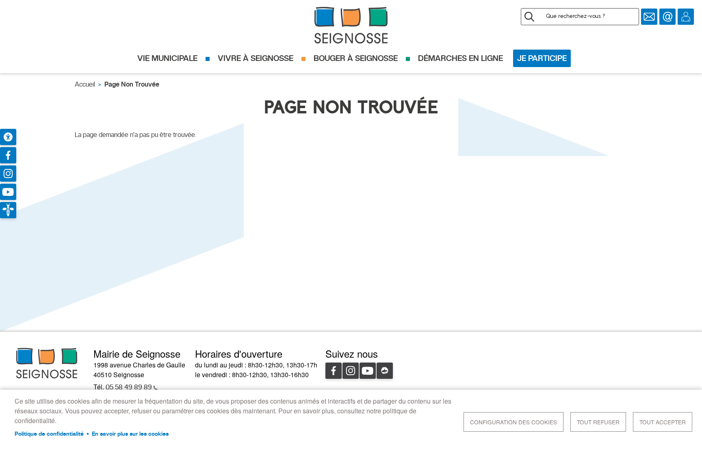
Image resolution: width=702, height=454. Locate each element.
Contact (667, 17)
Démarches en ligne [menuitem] (460, 58)
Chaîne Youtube (8, 192)
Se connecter (686, 17)
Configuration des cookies (513, 422)
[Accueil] (351, 25)
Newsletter (649, 17)
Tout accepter (662, 422)
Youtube (368, 371)
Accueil (85, 84)
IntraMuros (385, 371)
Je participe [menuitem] (542, 58)
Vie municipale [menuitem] (167, 58)
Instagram (350, 371)
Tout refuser (598, 422)
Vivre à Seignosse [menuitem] (255, 58)
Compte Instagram (8, 173)
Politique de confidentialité (49, 433)
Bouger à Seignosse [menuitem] (356, 58)
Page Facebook (8, 155)
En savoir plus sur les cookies (130, 433)
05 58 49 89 (129, 387)
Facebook (333, 371)
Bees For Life (8, 210)
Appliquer (529, 17)
